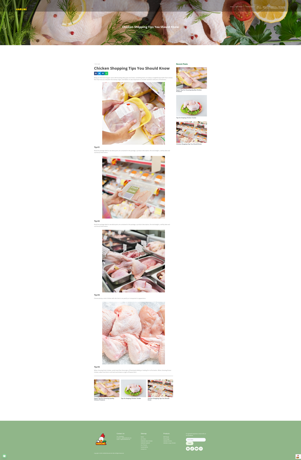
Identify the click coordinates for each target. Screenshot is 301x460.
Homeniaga (166, 439)
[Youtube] (196, 449)
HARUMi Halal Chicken (147, 441)
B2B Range (166, 437)
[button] (96, 73)
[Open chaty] (4, 456)
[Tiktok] (192, 449)
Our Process (281, 6)
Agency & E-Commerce (269, 6)
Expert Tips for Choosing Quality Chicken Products (104, 399)
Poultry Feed (250, 6)
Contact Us (143, 449)
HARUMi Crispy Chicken (169, 443)
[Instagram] (201, 449)
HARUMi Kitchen (167, 441)
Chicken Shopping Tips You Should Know (158, 399)
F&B (258, 6)
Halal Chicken (239, 6)
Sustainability (144, 447)
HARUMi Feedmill (145, 443)
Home (231, 6)
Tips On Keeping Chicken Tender (131, 398)
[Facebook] (188, 449)
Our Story (143, 439)
